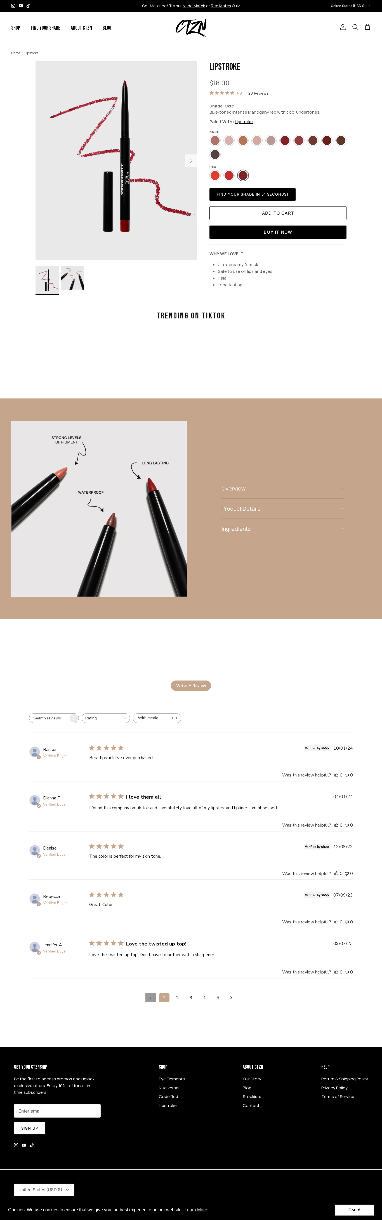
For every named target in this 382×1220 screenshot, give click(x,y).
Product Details (240, 508)
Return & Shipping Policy (344, 1079)
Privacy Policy (334, 1088)
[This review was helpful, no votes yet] (336, 775)
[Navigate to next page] (231, 997)
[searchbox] (49, 718)
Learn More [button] (196, 1209)
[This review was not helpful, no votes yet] (347, 775)
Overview (233, 488)
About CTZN (81, 28)
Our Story (252, 1079)
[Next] (191, 160)
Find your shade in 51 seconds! (252, 194)
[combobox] (106, 718)
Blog (107, 28)
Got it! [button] (354, 1210)
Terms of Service (337, 1096)
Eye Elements (172, 1079)
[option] (116, 160)
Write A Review (191, 685)
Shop (15, 28)
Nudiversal (169, 1088)
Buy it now (278, 232)
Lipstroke (31, 53)
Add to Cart (278, 213)
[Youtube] (21, 6)
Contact (251, 1105)
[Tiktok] (28, 6)
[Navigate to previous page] (150, 997)
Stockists (252, 1096)
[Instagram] (13, 6)
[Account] (341, 27)
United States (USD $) (348, 6)
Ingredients (236, 528)
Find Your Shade (45, 28)
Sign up (29, 1128)
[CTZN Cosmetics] (191, 27)
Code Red (168, 1096)
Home (15, 53)
